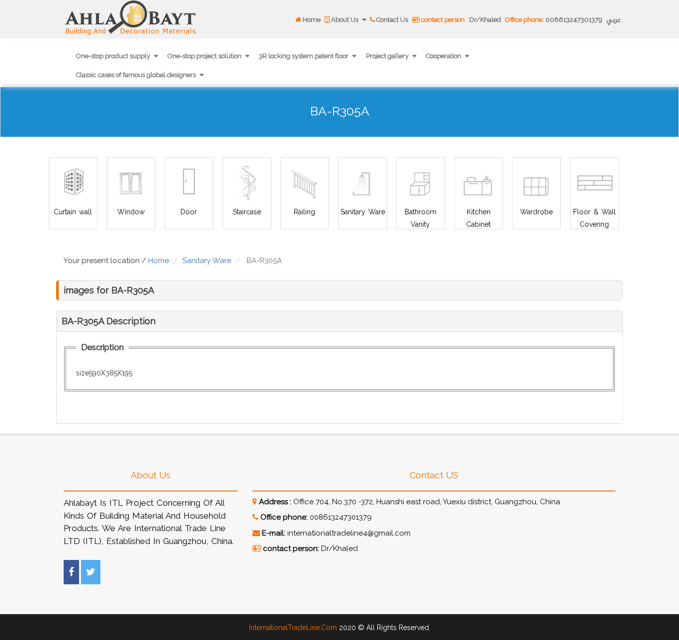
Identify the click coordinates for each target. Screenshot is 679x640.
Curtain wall (73, 212)
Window (131, 212)
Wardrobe (536, 212)
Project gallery (388, 56)
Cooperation (444, 56)
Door (188, 212)
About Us (345, 19)
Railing (304, 212)
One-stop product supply (114, 56)
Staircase (247, 212)
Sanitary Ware (362, 212)
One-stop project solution (205, 56)
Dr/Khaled (461, 19)
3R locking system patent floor (304, 56)
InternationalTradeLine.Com (293, 628)
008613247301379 (553, 19)
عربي (613, 19)
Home (311, 19)
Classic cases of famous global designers (136, 75)
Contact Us (391, 19)
